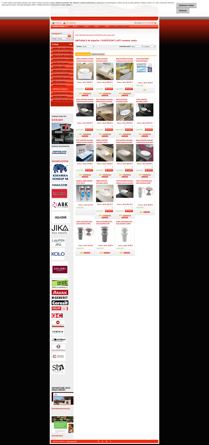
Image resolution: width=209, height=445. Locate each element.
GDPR (71, 26)
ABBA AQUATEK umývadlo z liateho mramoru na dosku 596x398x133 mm (84, 61)
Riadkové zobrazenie (98, 54)
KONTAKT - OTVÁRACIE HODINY (119, 26)
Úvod (76, 35)
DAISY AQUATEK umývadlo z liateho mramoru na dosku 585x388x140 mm (84, 101)
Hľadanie (56, 33)
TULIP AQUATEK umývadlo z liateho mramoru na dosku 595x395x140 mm (124, 183)
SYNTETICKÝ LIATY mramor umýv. (104, 35)
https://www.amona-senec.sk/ (61, 408)
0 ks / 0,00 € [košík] (147, 23)
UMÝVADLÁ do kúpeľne (86, 35)
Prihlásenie (58, 23)
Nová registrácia (71, 23)
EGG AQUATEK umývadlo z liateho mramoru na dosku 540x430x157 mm (104, 101)
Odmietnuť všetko (186, 5)
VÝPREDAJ (80, 26)
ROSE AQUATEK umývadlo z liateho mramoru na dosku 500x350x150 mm (144, 142)
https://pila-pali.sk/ (57, 435)
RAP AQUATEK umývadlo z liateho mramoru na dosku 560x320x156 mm (124, 142)
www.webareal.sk (72, 441)
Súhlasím (183, 11)
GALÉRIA (91, 26)
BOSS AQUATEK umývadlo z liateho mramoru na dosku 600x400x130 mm (124, 61)
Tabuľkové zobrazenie (83, 54)
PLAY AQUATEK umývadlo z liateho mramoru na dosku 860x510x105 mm (84, 142)
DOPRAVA (102, 26)
